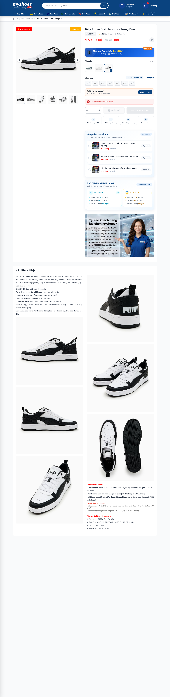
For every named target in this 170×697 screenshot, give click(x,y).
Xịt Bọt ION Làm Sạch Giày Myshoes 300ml (119, 156)
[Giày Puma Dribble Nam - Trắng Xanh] (89, 68)
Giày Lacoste (69, 14)
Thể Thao (115, 14)
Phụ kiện (132, 14)
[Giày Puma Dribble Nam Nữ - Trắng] (99, 68)
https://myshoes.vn (102, 528)
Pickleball (100, 14)
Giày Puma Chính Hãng (25, 19)
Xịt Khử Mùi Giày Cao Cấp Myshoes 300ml (119, 168)
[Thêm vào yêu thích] (151, 39)
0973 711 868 (145, 92)
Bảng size (150, 77)
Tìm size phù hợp (136, 77)
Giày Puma (86, 14)
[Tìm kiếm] (104, 5)
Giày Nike (20, 14)
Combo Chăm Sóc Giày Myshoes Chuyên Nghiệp (118, 144)
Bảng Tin (153, 14)
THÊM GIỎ (115, 110)
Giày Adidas (38, 14)
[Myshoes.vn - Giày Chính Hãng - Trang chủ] (22, 5)
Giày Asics (53, 14)
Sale (145, 14)
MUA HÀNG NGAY (140, 110)
